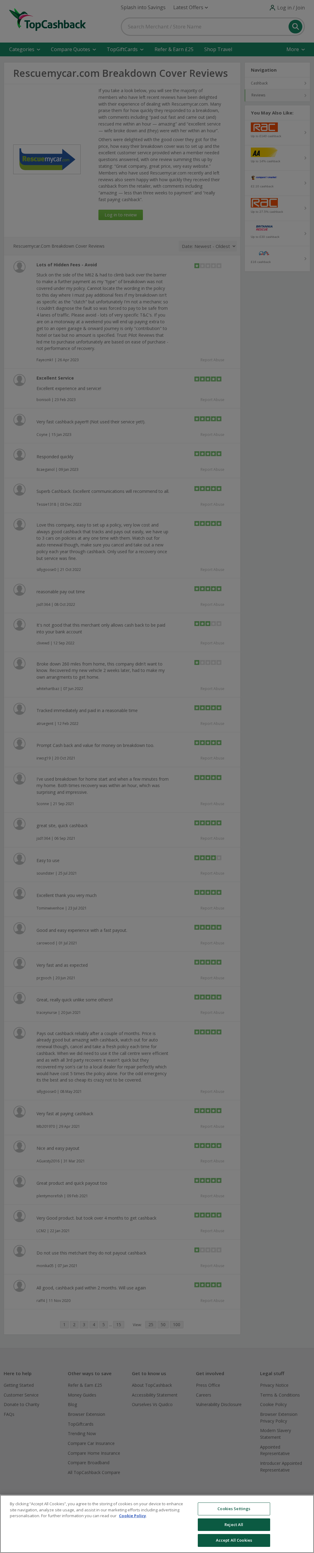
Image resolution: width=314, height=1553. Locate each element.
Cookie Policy (132, 1515)
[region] (157, 1524)
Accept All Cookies (234, 1540)
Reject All (233, 1524)
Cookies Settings (233, 1508)
